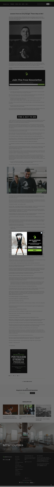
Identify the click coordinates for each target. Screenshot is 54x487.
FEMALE (35, 247)
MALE (34, 250)
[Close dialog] (41, 233)
